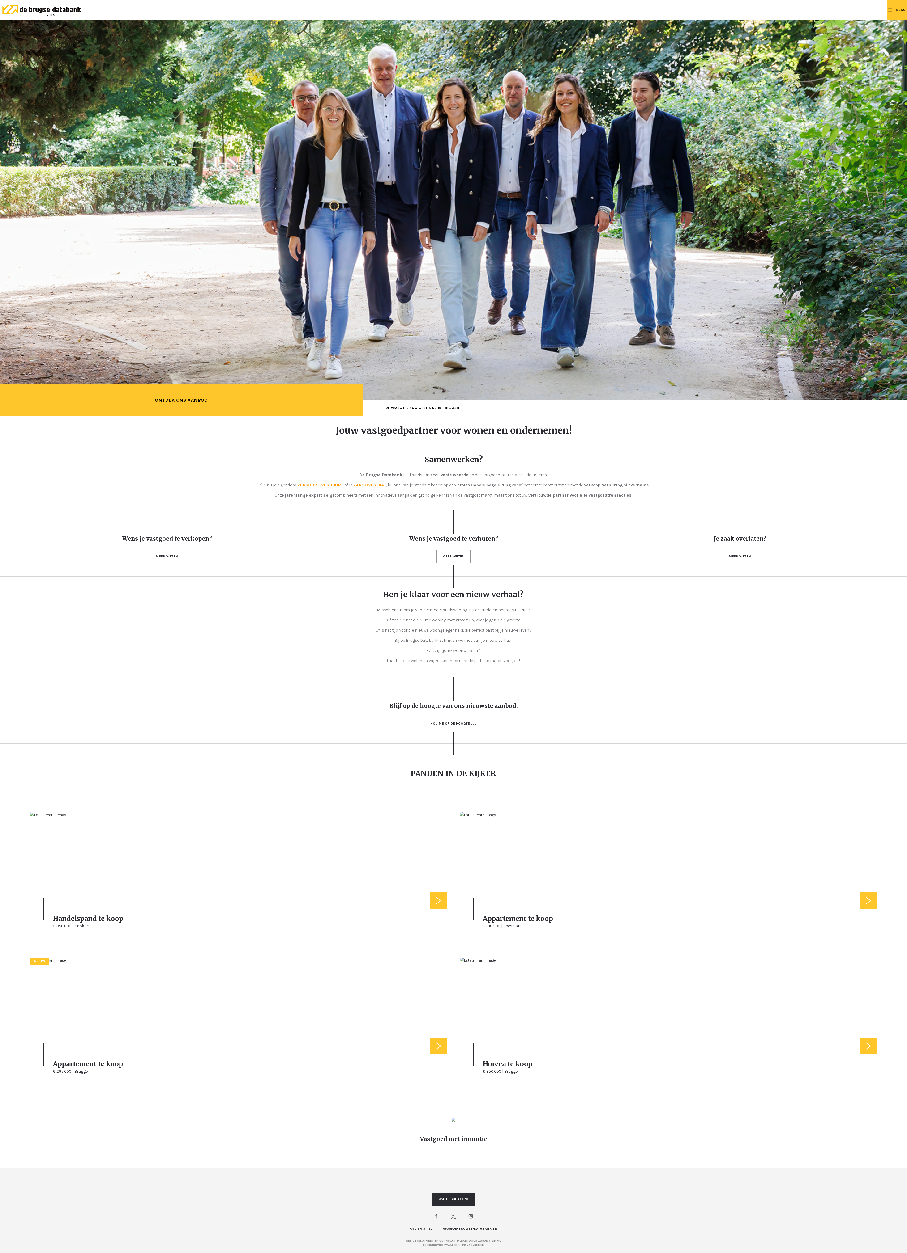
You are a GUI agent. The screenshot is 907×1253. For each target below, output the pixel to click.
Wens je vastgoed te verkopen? (167, 538)
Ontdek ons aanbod (181, 400)
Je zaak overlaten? (740, 538)
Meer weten (167, 556)
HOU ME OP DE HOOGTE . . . (453, 723)
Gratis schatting (453, 1199)
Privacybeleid (473, 1245)
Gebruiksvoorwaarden (442, 1245)
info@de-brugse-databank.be (469, 1229)
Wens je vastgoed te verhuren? (453, 538)
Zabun (483, 1240)
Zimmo (496, 1240)
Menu (901, 10)
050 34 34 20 (421, 1229)
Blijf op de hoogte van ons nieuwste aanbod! (453, 705)
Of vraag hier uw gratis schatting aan (422, 408)
